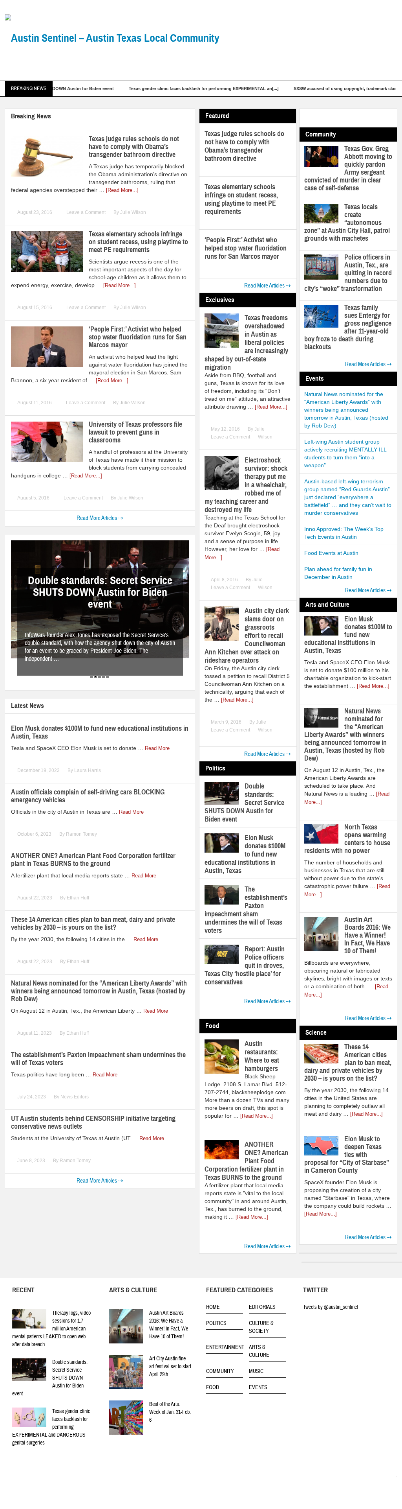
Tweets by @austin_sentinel (330, 1307)
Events (258, 1387)
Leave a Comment (86, 212)
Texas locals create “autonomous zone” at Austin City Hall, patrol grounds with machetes (347, 222)
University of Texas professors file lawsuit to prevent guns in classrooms (135, 432)
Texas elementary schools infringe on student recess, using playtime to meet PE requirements (138, 242)
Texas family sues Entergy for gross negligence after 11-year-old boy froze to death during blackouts (347, 327)
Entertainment (225, 1347)
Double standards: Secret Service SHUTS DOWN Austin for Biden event (244, 803)
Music (256, 1371)
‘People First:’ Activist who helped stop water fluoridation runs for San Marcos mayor (137, 337)
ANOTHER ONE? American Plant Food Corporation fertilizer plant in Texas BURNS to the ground (93, 860)
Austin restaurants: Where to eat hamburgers (262, 1056)
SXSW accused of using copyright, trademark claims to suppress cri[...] (324, 88)
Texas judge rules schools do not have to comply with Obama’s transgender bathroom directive (134, 146)
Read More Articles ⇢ (100, 518)
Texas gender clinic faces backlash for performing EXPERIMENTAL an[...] (161, 88)
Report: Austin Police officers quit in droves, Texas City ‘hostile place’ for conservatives (245, 965)
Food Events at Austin (331, 553)
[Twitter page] (381, 1478)
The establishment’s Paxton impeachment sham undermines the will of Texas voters (98, 1059)
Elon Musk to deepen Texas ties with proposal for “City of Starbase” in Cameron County (346, 1154)
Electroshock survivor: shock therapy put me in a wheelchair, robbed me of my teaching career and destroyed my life (246, 485)
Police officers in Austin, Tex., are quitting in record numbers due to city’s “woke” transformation (348, 273)
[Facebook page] (393, 1478)
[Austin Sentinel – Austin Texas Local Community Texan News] (122, 61)
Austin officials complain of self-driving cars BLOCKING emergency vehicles (87, 796)
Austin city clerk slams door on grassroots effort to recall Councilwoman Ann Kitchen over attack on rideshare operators (247, 635)
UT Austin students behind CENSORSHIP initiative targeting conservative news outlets (93, 1122)
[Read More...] (122, 190)
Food (212, 1387)
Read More (157, 748)
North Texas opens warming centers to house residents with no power (347, 839)
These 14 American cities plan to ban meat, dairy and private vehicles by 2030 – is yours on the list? (93, 923)
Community (220, 1371)
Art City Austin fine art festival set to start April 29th (170, 1366)
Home (213, 1307)
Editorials (262, 1307)
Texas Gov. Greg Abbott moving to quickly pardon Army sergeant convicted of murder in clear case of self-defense (348, 168)
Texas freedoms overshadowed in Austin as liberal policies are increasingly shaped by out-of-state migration (246, 342)
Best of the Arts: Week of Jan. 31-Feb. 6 (170, 1412)
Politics (216, 1323)
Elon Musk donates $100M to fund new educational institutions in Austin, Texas (99, 732)
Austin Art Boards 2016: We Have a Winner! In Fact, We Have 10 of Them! (367, 935)
